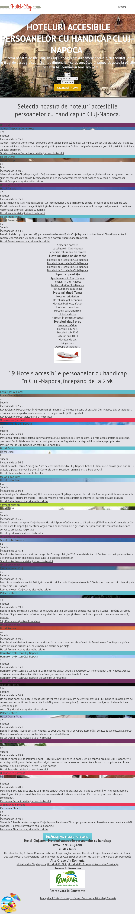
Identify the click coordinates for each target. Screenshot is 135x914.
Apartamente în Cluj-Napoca (68, 278)
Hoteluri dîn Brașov (79, 864)
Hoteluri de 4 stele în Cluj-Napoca (67, 263)
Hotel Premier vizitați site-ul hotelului (22, 649)
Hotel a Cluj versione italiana (31, 856)
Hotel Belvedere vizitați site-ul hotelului (24, 501)
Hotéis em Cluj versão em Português (109, 856)
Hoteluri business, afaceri (67, 303)
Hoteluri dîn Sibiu (57, 864)
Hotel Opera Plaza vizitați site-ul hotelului (25, 737)
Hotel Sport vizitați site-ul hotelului (21, 533)
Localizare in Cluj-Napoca (68, 248)
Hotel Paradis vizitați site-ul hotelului (22, 213)
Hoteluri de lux (67, 314)
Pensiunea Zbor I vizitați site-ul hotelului (24, 829)
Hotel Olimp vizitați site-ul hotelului (21, 181)
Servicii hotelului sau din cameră (67, 252)
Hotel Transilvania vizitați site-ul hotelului (25, 241)
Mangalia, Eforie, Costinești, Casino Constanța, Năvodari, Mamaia (78, 898)
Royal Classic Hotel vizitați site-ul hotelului (26, 416)
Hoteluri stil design (67, 296)
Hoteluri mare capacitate (67, 288)
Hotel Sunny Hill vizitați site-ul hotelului (24, 769)
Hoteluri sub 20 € (67, 329)
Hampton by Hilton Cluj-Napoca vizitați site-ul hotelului (33, 677)
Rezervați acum (67, 87)
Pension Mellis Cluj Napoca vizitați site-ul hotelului (30, 445)
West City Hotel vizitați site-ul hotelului (23, 709)
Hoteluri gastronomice (67, 310)
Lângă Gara (67, 343)
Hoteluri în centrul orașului (67, 317)
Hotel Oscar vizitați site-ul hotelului (21, 473)
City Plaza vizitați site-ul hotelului (20, 621)
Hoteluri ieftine (67, 325)
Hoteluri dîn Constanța (105, 864)
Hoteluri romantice (67, 307)
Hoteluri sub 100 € (67, 336)
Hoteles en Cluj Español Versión (68, 856)
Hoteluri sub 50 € (67, 332)
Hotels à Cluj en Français (97, 853)
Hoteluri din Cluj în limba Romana (24, 853)
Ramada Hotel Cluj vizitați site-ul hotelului (25, 589)
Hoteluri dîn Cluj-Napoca (31, 864)
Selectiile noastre (67, 245)
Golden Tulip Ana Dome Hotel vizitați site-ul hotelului (32, 153)
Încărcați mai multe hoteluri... (67, 836)
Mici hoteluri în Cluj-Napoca (67, 285)
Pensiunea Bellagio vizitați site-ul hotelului (25, 801)
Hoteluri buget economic (67, 300)
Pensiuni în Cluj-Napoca (67, 281)
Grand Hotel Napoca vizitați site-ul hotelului (26, 561)
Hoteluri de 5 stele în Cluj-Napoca (67, 259)
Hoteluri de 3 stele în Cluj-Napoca (67, 267)
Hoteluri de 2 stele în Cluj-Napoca (67, 270)
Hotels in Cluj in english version (62, 853)
